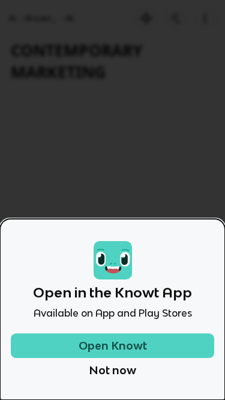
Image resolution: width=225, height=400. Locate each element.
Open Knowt (113, 345)
